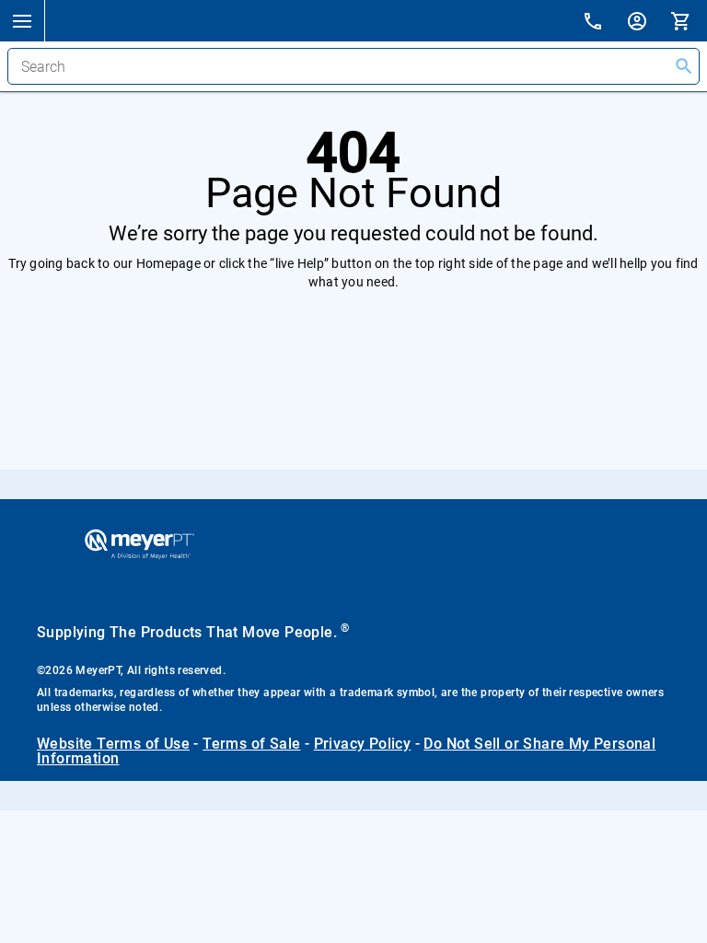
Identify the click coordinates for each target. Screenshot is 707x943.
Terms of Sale (251, 743)
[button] (22, 20)
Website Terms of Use (113, 743)
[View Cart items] (688, 20)
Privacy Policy (362, 743)
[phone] (604, 23)
